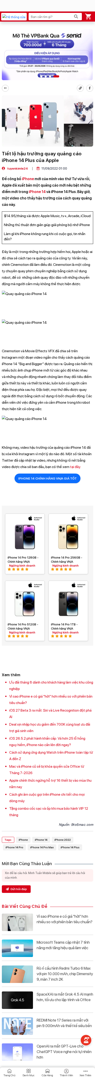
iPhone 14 (37, 192)
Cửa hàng (47, 1075)
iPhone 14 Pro (14, 847)
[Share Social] (89, 88)
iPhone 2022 (62, 839)
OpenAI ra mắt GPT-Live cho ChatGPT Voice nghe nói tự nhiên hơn (64, 1051)
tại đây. (75, 467)
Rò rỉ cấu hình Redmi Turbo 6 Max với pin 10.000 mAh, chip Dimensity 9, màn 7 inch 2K (65, 974)
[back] (5, 88)
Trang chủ (9, 1075)
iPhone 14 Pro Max (42, 847)
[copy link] (80, 88)
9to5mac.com (82, 825)
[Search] (76, 16)
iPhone (28, 179)
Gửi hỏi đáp (18, 889)
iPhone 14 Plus (70, 847)
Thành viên (66, 1075)
